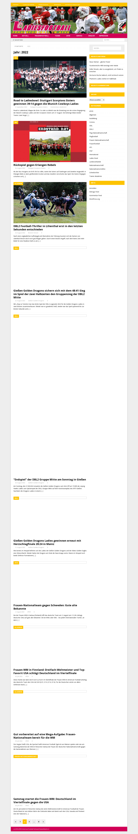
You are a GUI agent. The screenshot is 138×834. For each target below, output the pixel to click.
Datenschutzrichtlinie (72, 4)
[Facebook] (117, 4)
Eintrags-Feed (94, 192)
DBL (91, 126)
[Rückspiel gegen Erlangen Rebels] (50, 141)
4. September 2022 (21, 107)
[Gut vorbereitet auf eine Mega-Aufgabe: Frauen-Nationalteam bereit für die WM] (50, 710)
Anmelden (92, 188)
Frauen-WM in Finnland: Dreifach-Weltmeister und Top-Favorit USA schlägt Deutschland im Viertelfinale (49, 671)
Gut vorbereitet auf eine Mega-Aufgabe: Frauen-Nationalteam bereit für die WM (44, 735)
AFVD (68, 36)
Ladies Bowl (93, 158)
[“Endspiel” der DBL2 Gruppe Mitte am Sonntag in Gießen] (50, 396)
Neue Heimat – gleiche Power (99, 62)
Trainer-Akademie (95, 176)
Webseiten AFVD (43, 4)
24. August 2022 (20, 233)
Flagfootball (93, 136)
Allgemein (92, 115)
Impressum (57, 4)
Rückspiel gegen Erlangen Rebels (34, 165)
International (93, 154)
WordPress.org (94, 199)
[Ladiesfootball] (69, 32)
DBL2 (91, 129)
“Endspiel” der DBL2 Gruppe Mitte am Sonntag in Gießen (49, 479)
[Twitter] (121, 4)
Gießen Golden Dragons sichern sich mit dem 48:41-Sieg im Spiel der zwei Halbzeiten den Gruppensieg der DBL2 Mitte (49, 294)
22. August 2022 (20, 301)
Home (15, 36)
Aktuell (25, 36)
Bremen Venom (33, 233)
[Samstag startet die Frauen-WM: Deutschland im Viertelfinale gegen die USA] (50, 775)
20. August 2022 (20, 483)
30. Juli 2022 (18, 676)
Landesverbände (95, 162)
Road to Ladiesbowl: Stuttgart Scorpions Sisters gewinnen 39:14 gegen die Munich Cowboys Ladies (45, 102)
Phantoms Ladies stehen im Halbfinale (102, 79)
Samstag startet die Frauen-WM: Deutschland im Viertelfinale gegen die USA (44, 800)
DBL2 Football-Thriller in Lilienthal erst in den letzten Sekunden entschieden (48, 227)
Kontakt (16, 4)
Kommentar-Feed (95, 195)
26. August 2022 (20, 168)
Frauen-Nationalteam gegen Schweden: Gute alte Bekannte (45, 606)
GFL (90, 147)
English (91, 36)
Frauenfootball (42, 36)
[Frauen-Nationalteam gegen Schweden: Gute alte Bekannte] (50, 581)
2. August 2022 (19, 612)
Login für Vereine (28, 4)
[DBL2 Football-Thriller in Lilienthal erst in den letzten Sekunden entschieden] (50, 202)
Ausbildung (93, 118)
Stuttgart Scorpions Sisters (39, 107)
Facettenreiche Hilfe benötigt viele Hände (103, 66)
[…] (28, 115)
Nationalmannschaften (97, 169)
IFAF (91, 151)
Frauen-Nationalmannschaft (99, 140)
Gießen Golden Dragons (36, 301)
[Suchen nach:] (114, 40)
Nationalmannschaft (96, 165)
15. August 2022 (20, 547)
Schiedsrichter (94, 172)
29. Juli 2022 (18, 741)
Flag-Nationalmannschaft (98, 133)
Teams (57, 36)
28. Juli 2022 (18, 805)
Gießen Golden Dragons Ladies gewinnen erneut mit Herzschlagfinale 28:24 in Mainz (47, 542)
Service (79, 36)
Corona (92, 122)
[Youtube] (125, 4)
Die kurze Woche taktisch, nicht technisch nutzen (106, 75)
